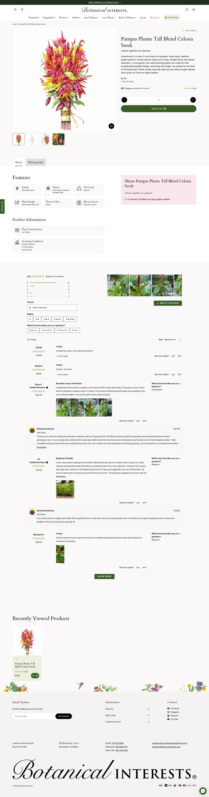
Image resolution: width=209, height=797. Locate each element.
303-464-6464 (122, 750)
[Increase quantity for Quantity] (193, 100)
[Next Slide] (180, 285)
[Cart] (193, 9)
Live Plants (107, 17)
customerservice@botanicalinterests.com (169, 743)
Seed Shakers (90, 17)
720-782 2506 (117, 743)
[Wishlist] (22, 9)
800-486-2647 (122, 747)
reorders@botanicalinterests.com (166, 747)
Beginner (33, 330)
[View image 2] (32, 139)
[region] (144, 285)
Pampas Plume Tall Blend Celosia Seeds (25, 665)
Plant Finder (173, 18)
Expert (75, 330)
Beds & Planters (127, 17)
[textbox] (52, 308)
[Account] (187, 9)
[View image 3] (45, 139)
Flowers (63, 17)
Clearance (154, 17)
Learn (143, 17)
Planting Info (35, 162)
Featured (33, 17)
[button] (189, 30)
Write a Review (170, 304)
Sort (161, 340)
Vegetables (48, 17)
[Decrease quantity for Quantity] (124, 100)
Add (33, 675)
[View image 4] (58, 139)
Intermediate (47, 330)
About (18, 162)
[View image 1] (19, 139)
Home (15, 24)
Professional (62, 330)
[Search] (15, 9)
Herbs (75, 17)
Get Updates (63, 716)
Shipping (128, 88)
